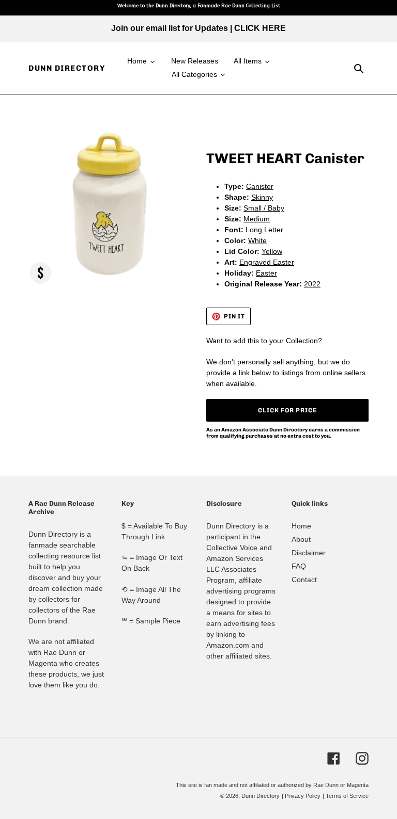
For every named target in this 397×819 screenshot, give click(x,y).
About (301, 539)
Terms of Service (347, 796)
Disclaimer (309, 553)
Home (301, 526)
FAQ (299, 566)
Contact (304, 579)
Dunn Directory (66, 68)
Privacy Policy (302, 796)
